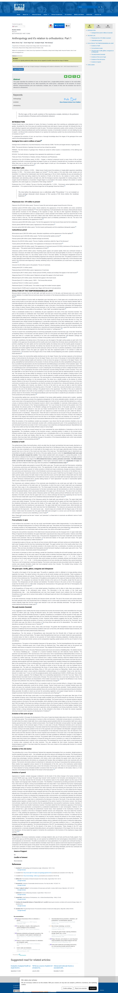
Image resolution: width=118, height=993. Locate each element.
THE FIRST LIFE (91, 35)
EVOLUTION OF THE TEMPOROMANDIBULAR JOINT (100, 43)
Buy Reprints (60, 25)
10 (18, 831)
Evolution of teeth (95, 45)
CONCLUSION (90, 64)
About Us (25, 14)
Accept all (93, 988)
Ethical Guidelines (57, 14)
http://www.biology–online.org (31, 875)
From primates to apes (97, 48)
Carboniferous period (96, 40)
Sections (89, 27)
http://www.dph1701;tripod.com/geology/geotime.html (37, 872)
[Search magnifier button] (101, 7)
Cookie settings (67, 988)
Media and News (79, 14)
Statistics (99, 27)
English (16, 26)
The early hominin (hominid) (98, 54)
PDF (68, 26)
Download (108, 27)
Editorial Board (36, 14)
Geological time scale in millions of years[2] (101, 32)
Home (18, 14)
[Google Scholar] (22, 869)
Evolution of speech (96, 62)
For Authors (68, 14)
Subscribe (89, 14)
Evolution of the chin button (98, 59)
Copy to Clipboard (18, 69)
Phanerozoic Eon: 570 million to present (101, 38)
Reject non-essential (81, 988)
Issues (45, 14)
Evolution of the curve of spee (98, 57)
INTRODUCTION (91, 30)
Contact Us (98, 14)
